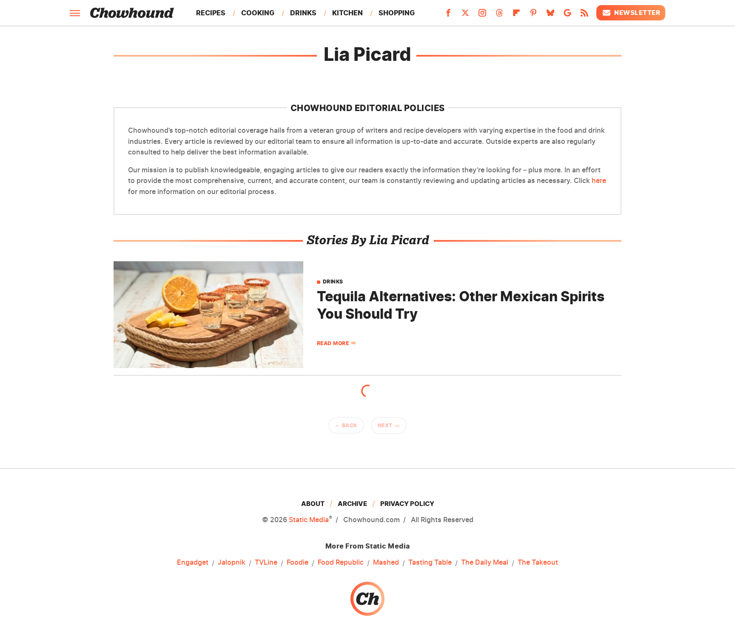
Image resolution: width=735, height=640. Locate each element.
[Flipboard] (516, 15)
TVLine (266, 562)
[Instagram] (482, 15)
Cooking (257, 13)
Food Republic (341, 562)
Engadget (192, 562)
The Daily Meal (484, 562)
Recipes (210, 13)
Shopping (397, 13)
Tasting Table (430, 562)
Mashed (386, 562)
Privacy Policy (407, 504)
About (313, 504)
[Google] (567, 15)
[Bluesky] (550, 15)
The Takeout (538, 562)
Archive (352, 504)
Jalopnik (231, 562)
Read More (333, 343)
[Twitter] (465, 15)
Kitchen (347, 13)
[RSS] (584, 15)
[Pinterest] (533, 15)
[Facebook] (448, 15)
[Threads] (499, 15)
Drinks (303, 13)
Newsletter (637, 13)
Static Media (309, 519)
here (599, 180)
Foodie (297, 562)
